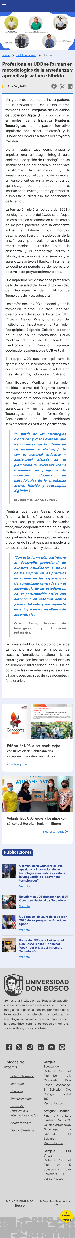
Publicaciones (26, 55)
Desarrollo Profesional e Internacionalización (24, 1110)
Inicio (6, 55)
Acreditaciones (20, 1123)
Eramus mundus (21, 1099)
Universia (16, 1091)
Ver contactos (53, 1103)
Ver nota (24, 886)
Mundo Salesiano (22, 1130)
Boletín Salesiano (22, 1076)
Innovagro (17, 1084)
